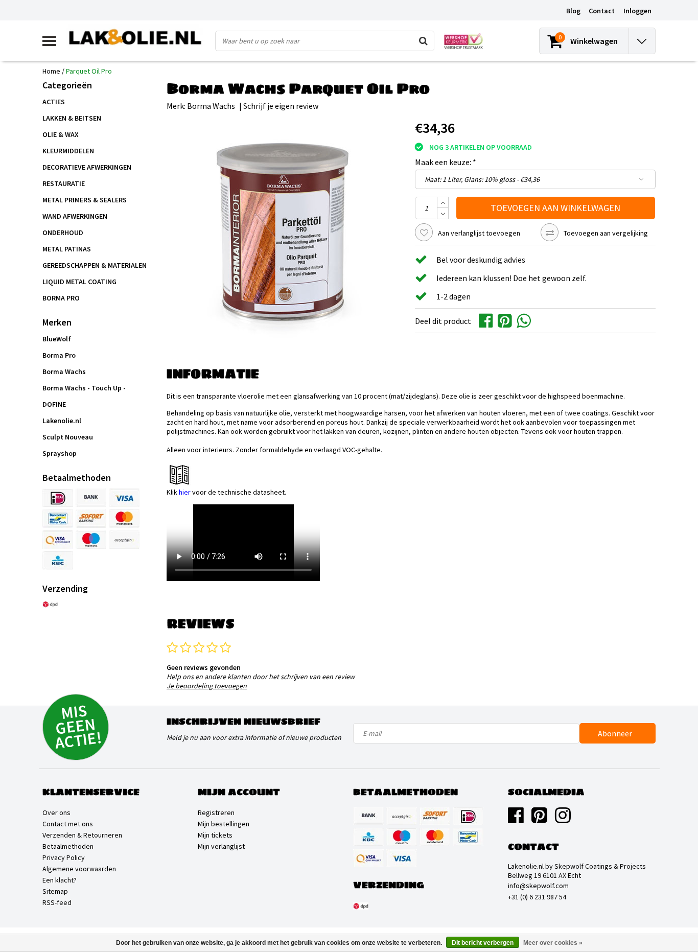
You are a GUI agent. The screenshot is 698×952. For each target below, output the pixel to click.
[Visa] (124, 498)
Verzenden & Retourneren (82, 835)
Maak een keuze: (445, 162)
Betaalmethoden (68, 846)
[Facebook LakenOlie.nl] (516, 819)
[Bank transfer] (91, 498)
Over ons (56, 812)
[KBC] (57, 560)
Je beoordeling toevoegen (207, 685)
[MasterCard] (124, 518)
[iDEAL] (57, 498)
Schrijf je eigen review (280, 106)
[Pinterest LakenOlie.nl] (539, 819)
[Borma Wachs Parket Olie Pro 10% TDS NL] (411, 474)
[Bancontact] (57, 518)
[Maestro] (91, 539)
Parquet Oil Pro (89, 71)
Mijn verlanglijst (221, 846)
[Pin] (57, 539)
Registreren (216, 812)
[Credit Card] (124, 539)
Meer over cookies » (553, 942)
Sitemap (55, 891)
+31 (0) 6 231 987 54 (537, 896)
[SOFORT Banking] (91, 518)
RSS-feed (57, 902)
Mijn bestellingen (223, 823)
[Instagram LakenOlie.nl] (563, 819)
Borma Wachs (211, 106)
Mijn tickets (215, 835)
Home (51, 71)
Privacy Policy (63, 857)
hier (185, 492)
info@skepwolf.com (538, 885)
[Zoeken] (423, 41)
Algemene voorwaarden (79, 868)
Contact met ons (67, 823)
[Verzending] (50, 604)
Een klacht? (59, 880)
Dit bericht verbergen (483, 942)
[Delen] (488, 319)
